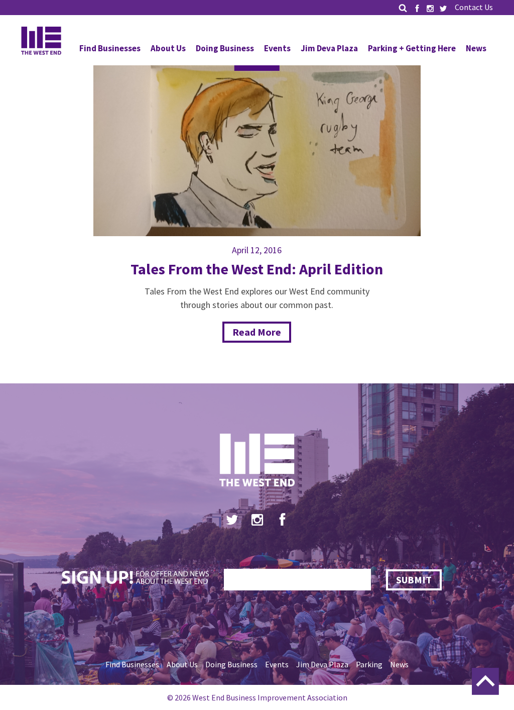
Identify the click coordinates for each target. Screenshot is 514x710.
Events (277, 48)
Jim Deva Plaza (329, 48)
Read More (256, 332)
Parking (369, 664)
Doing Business (225, 48)
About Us (168, 48)
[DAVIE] (257, 143)
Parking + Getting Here (412, 48)
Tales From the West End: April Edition (257, 268)
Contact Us (474, 7)
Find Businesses (110, 48)
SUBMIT (414, 579)
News (476, 48)
